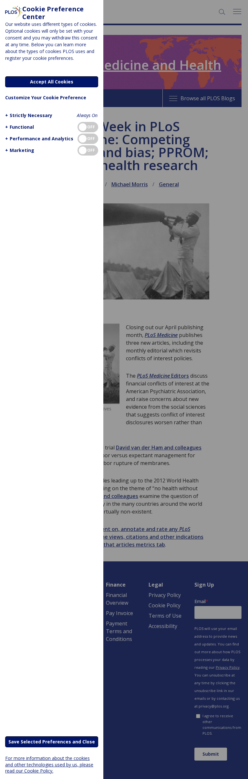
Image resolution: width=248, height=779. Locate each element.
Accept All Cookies (51, 82)
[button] (28, 115)
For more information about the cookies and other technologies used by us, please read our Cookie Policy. (49, 764)
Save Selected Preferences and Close (51, 742)
